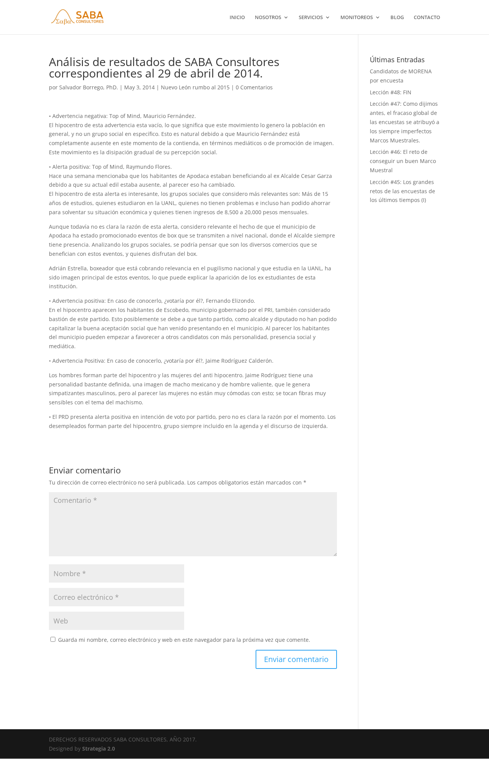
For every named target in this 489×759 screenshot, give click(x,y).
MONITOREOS (356, 18)
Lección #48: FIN (390, 92)
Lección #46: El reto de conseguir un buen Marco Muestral (403, 161)
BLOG (397, 18)
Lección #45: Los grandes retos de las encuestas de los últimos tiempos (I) (402, 191)
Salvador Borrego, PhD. (88, 87)
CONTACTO (427, 18)
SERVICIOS (311, 18)
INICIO (237, 18)
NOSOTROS (268, 18)
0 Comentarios (254, 87)
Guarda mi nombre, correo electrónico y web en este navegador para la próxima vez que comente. (184, 639)
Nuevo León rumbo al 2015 (195, 87)
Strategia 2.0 (98, 748)
